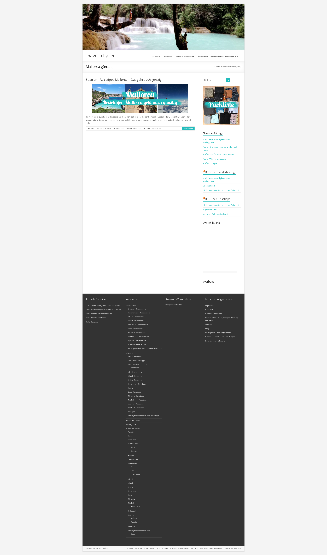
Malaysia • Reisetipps (136, 396)
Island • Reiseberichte (136, 321)
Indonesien (135, 368)
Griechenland (209, 186)
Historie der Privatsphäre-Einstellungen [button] (220, 337)
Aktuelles (168, 56)
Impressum (209, 306)
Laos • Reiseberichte (135, 329)
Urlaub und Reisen (133, 429)
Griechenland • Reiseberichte (139, 313)
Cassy (91, 128)
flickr (158, 548)
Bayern (133, 447)
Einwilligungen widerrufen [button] (215, 341)
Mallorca (134, 518)
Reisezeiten (189, 56)
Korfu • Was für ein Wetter (214, 159)
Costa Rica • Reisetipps (136, 360)
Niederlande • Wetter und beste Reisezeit (221, 190)
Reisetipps (202, 56)
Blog (207, 329)
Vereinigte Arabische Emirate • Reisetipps (143, 416)
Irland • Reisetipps (135, 372)
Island (130, 483)
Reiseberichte (216, 56)
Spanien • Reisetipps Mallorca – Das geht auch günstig (124, 80)
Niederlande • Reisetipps (137, 400)
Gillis (132, 471)
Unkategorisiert (131, 425)
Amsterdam (135, 506)
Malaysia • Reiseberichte (137, 333)
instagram (138, 548)
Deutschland (133, 444)
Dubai (133, 534)
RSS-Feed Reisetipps (217, 199)
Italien (130, 487)
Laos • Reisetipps (134, 392)
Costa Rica (132, 440)
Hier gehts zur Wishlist (173, 305)
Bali (132, 467)
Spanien (131, 515)
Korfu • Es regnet (210, 163)
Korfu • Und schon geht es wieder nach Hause (103, 310)
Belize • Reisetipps (135, 357)
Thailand (131, 527)
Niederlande (132, 503)
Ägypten (131, 432)
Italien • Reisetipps (135, 380)
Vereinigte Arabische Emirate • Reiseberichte (144, 348)
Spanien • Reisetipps (133, 128)
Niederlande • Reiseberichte (138, 337)
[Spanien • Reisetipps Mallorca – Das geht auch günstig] (140, 85)
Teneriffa (134, 522)
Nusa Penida (135, 475)
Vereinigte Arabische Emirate (139, 531)
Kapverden (132, 491)
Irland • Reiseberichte (136, 317)
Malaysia (131, 499)
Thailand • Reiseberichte (137, 345)
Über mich (229, 56)
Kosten (130, 388)
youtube (165, 548)
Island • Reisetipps (135, 376)
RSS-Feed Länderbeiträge (220, 172)
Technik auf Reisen (133, 421)
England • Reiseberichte (137, 309)
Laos (130, 495)
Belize (130, 436)
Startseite (156, 56)
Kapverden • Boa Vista (212, 210)
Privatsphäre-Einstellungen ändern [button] (218, 333)
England (131, 456)
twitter (152, 548)
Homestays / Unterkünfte (137, 364)
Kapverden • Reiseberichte (138, 325)
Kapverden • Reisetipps (136, 384)
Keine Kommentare (153, 128)
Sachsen (134, 451)
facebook (130, 548)
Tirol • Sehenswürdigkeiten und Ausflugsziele (103, 306)
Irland (130, 479)
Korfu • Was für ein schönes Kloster (218, 154)
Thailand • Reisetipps (136, 408)
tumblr (146, 548)
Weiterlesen (188, 128)
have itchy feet (102, 55)
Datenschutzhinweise (213, 314)
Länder (178, 56)
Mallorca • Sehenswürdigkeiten (216, 214)
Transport (131, 412)
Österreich (132, 511)
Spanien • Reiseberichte (137, 341)
